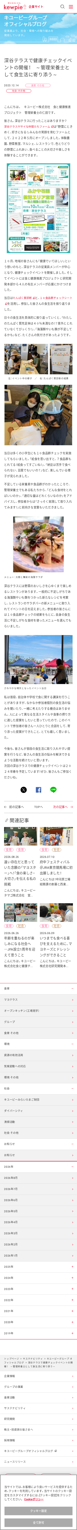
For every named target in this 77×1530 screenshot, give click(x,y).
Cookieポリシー (34, 1499)
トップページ (11, 1358)
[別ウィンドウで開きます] (24, 790)
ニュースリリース (15, 1461)
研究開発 (9, 1419)
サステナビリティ (33, 1358)
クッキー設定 (38, 1510)
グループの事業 (13, 1386)
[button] (71, 6)
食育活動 (9, 1397)
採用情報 (9, 1440)
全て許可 (38, 1522)
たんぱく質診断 (23, 298)
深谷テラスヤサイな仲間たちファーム (28, 126)
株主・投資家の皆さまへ (18, 1429)
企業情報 (9, 1376)
